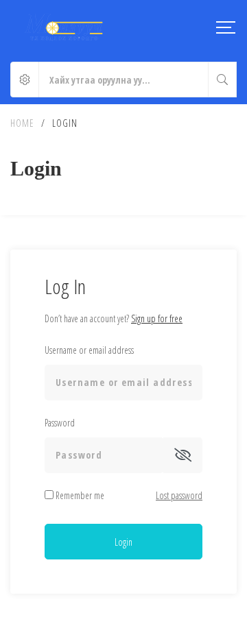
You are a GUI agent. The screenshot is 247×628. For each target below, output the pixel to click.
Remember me (79, 495)
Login (123, 541)
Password (60, 422)
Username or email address (89, 350)
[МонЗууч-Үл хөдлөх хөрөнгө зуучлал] (63, 27)
